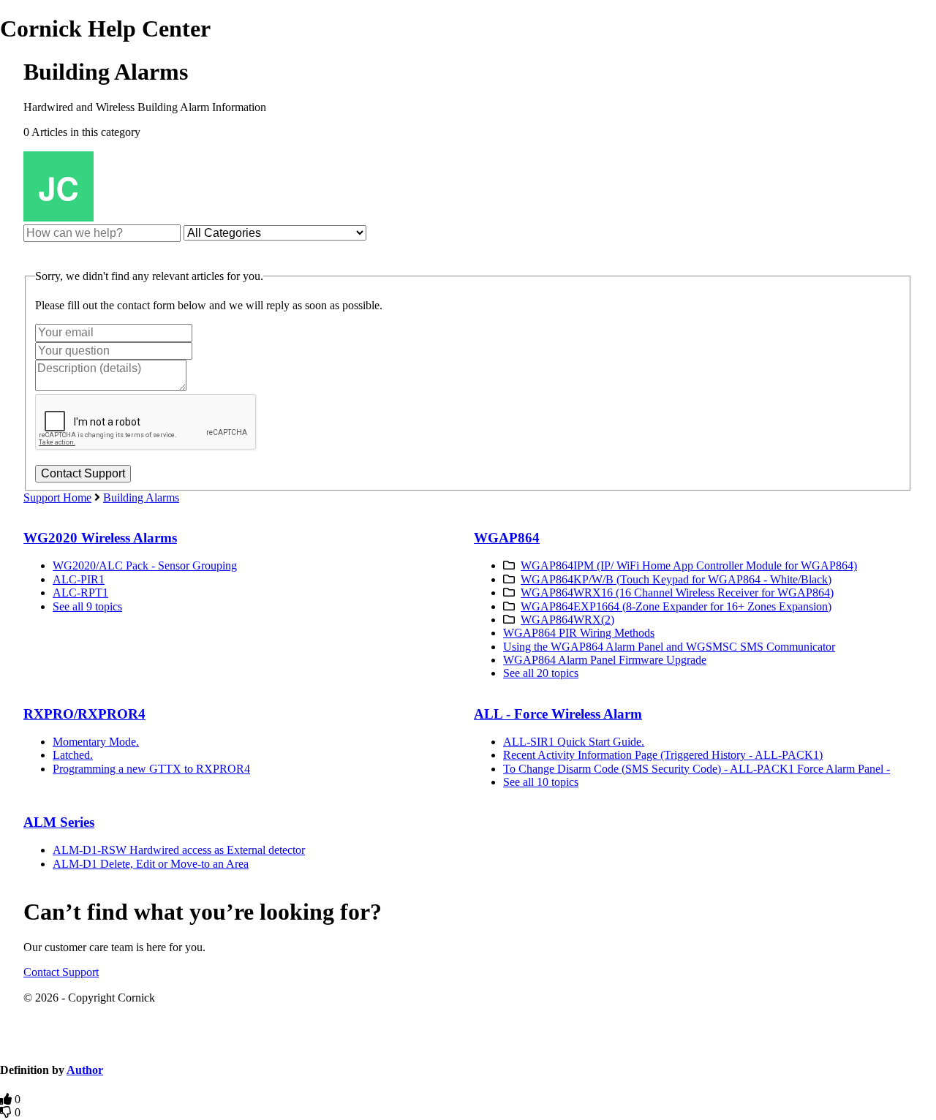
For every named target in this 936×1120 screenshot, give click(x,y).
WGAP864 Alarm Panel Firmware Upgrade (604, 660)
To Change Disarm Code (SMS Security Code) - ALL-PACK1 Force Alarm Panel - (696, 769)
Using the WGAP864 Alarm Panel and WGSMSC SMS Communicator (669, 646)
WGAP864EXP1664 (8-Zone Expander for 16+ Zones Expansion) (676, 606)
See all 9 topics (87, 606)
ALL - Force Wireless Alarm (558, 714)
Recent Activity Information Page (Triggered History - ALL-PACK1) (663, 755)
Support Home (57, 497)
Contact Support (61, 972)
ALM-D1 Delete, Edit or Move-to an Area (151, 864)
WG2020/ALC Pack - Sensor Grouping (145, 565)
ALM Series (58, 822)
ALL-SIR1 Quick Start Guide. (573, 741)
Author (85, 1070)
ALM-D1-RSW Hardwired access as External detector (179, 850)
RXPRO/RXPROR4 (84, 714)
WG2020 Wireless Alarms (100, 537)
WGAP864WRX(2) (567, 619)
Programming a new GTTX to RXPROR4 (151, 769)
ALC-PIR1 (79, 579)
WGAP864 (507, 537)
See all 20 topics (540, 673)
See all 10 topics (540, 782)
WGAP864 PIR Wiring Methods (578, 633)
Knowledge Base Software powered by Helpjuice (468, 1042)
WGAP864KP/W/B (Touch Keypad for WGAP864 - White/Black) (676, 579)
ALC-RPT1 (80, 592)
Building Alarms (141, 497)
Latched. (73, 755)
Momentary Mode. (96, 741)
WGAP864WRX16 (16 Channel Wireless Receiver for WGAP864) (677, 592)
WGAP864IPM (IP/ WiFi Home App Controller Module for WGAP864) (689, 565)
